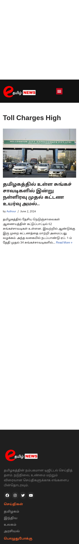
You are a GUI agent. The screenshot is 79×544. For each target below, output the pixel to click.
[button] (59, 91)
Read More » (64, 243)
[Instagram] (15, 495)
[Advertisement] (39, 40)
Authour (11, 211)
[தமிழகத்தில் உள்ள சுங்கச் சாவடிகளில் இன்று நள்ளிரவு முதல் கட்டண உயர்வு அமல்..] (39, 153)
